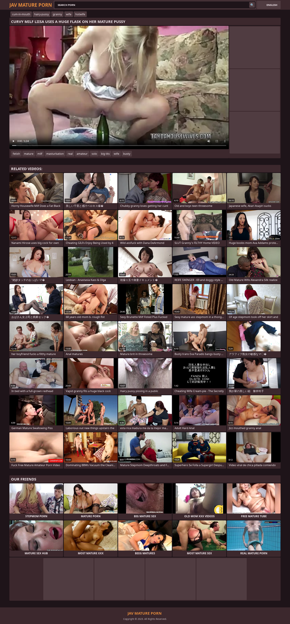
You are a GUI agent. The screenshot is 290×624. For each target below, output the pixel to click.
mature (28, 154)
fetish (16, 154)
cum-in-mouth (21, 14)
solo (94, 154)
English (272, 5)
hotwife (80, 14)
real (70, 154)
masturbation (55, 154)
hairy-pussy (41, 14)
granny (57, 14)
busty (126, 154)
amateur (82, 154)
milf (39, 154)
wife (68, 14)
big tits (105, 154)
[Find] (252, 5)
